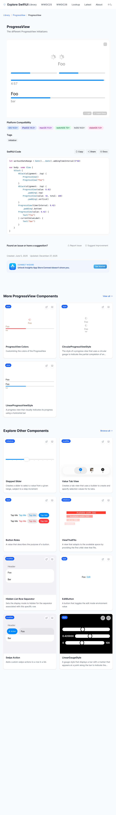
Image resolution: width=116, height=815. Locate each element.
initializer (12, 140)
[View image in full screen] (105, 44)
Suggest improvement (98, 245)
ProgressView (19, 15)
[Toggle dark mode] (110, 4)
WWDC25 (46, 4)
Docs (105, 151)
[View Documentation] (52, 307)
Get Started (100, 266)
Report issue (76, 245)
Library (33, 4)
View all (106, 296)
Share (93, 151)
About (99, 4)
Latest (87, 4)
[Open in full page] (46, 307)
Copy (80, 151)
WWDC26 (61, 4)
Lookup (76, 4)
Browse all (105, 430)
